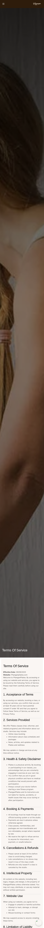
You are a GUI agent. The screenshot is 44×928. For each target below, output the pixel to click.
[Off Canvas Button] (3, 4)
